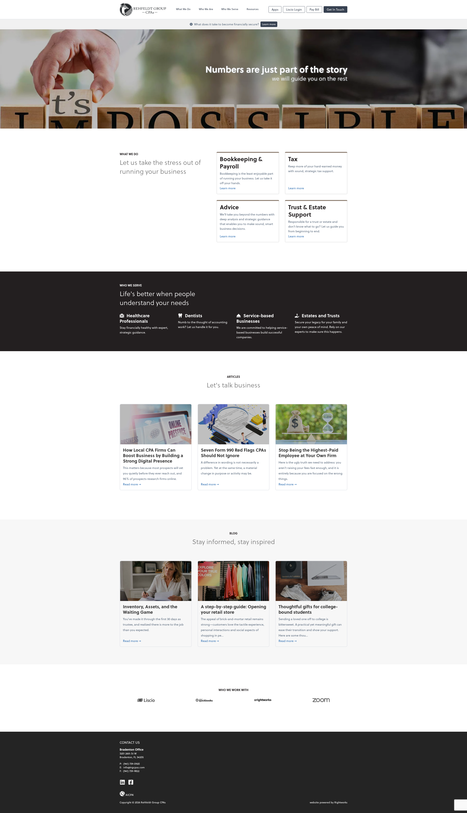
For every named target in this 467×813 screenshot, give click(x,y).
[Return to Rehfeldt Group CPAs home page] (143, 9)
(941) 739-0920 (131, 764)
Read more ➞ (155, 484)
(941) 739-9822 (131, 771)
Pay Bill (314, 9)
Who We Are (206, 9)
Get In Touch (335, 9)
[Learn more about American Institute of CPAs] (127, 793)
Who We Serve (229, 9)
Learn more (269, 24)
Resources (252, 9)
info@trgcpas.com (134, 767)
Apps (275, 9)
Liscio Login (294, 9)
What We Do (183, 9)
